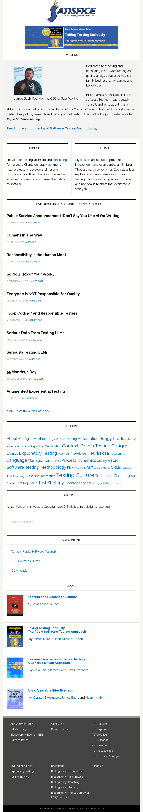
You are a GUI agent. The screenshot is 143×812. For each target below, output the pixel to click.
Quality (102, 461)
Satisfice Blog (18, 729)
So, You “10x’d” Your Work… (30, 274)
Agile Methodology (39, 439)
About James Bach (21, 723)
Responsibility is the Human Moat (36, 255)
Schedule (97, 765)
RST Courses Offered (25, 561)
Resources (57, 765)
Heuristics (97, 453)
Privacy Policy (59, 729)
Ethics (12, 453)
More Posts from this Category (28, 411)
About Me (15, 439)
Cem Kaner (40, 670)
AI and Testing (66, 439)
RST (90, 467)
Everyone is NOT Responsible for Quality (43, 294)
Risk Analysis (76, 467)
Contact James (19, 739)
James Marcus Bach (46, 604)
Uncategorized (76, 483)
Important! (116, 453)
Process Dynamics (78, 460)
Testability (127, 468)
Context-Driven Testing (86, 445)
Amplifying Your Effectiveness (50, 690)
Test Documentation (41, 476)
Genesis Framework (77, 808)
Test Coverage (16, 476)
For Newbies (75, 453)
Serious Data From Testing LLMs (35, 333)
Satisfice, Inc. (71, 11)
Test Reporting (26, 483)
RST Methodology (21, 765)
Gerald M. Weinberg (46, 697)
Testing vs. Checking (112, 476)
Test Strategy (51, 482)
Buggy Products (114, 438)
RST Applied (99, 734)
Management (40, 460)
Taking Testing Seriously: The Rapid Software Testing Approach (57, 629)
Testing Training (19, 776)
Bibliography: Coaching (65, 782)
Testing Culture (75, 475)
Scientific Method (102, 468)
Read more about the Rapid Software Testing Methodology (52, 128)
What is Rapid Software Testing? (33, 551)
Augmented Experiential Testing (36, 391)
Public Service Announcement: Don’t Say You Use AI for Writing (63, 216)
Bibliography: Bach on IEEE (26, 734)
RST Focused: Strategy (105, 756)
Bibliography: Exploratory (66, 771)
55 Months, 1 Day (21, 372)
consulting (60, 160)
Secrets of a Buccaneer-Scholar (52, 597)
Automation (88, 438)
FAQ (60, 453)
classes (85, 160)
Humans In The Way (24, 235)
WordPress (91, 808)
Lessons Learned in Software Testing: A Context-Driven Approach (56, 661)
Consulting (57, 723)
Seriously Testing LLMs (27, 352)
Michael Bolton (72, 639)
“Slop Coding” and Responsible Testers (42, 313)
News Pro (60, 808)
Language (17, 460)
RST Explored (100, 729)
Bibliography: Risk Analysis (67, 776)
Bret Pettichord (78, 670)
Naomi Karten (94, 697)
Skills (116, 467)
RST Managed (100, 739)
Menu (74, 55)
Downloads (19, 570)
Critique (119, 445)
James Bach (58, 670)
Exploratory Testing (38, 453)
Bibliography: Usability (64, 787)
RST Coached (100, 745)
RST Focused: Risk (103, 750)
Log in (101, 808)
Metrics (57, 461)
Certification (53, 446)
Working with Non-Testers (105, 483)
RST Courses (99, 723)
